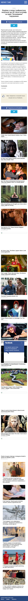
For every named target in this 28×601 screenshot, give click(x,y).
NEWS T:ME (6, 2)
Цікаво (8, 599)
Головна (14, 8)
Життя (2, 599)
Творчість (14, 599)
